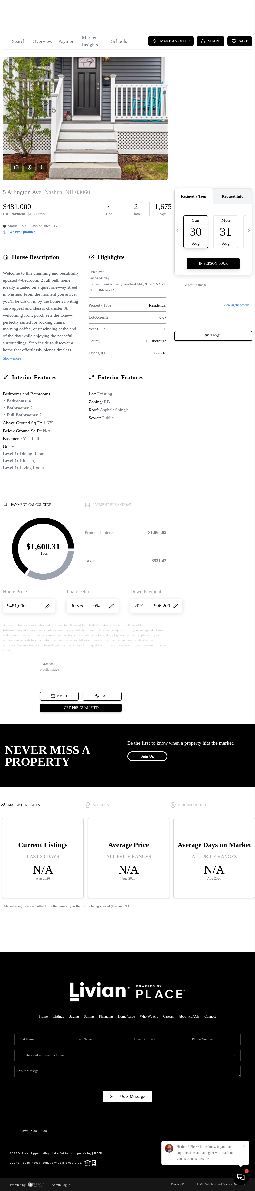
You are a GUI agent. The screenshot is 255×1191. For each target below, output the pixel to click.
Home (43, 1016)
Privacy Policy (181, 1184)
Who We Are (149, 1016)
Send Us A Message (127, 1096)
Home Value (126, 1016)
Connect (210, 1016)
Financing (106, 1016)
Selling (89, 1016)
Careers (168, 1016)
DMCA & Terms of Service (215, 1184)
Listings (58, 1016)
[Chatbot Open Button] (241, 1177)
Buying (74, 1016)
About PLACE (189, 1016)
